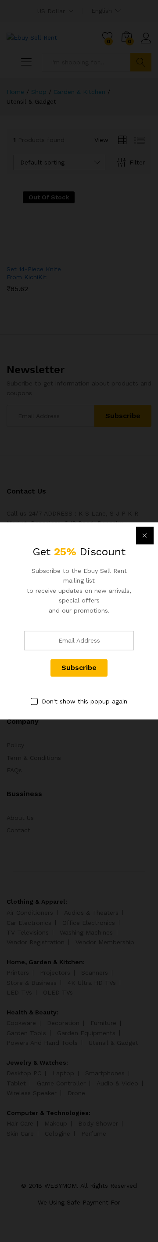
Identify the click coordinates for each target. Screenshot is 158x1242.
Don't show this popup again (84, 701)
